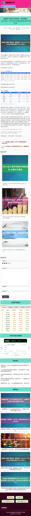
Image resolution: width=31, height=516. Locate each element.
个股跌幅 (10, 307)
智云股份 (8, 314)
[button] (2, 347)
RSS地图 (18, 512)
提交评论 (6, 297)
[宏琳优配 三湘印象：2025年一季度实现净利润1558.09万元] (15, 420)
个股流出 (22, 307)
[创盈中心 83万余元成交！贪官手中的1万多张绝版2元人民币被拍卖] (15, 201)
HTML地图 (22, 512)
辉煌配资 (10, 497)
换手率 (28, 307)
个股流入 (16, 307)
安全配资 (19, 497)
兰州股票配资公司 (8, 501)
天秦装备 (8, 320)
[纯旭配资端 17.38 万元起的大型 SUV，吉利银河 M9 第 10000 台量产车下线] (15, 400)
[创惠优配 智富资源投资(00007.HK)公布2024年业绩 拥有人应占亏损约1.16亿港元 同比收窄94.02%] (15, 479)
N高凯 (7, 312)
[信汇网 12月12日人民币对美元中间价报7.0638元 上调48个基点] (15, 168)
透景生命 (8, 318)
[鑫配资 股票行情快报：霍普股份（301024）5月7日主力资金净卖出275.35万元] (15, 459)
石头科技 (8, 316)
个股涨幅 (3, 307)
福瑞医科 (8, 328)
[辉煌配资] (8, 2)
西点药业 (8, 322)
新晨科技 (8, 324)
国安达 (7, 330)
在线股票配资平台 (22, 501)
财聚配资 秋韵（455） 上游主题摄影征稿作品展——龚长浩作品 (15, 383)
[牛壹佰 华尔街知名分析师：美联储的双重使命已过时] (15, 234)
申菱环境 (8, 326)
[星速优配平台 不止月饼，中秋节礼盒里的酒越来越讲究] (15, 440)
